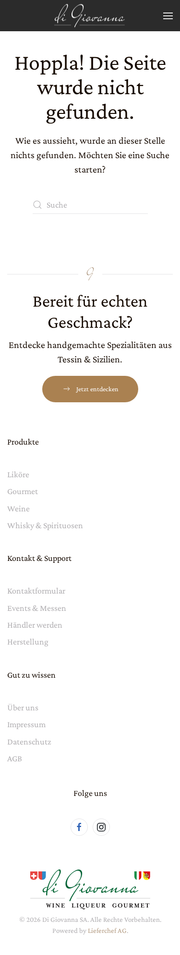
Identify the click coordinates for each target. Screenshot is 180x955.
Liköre (18, 474)
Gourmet (22, 491)
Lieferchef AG (107, 930)
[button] (168, 15)
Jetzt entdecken (97, 389)
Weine (18, 508)
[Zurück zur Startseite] (90, 15)
